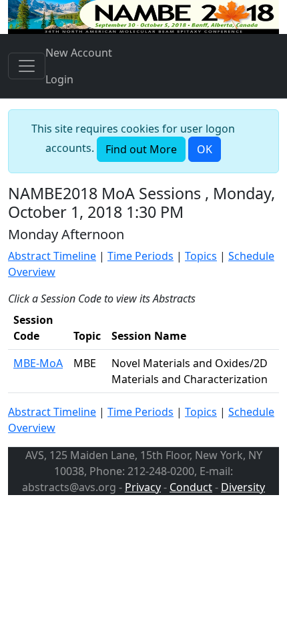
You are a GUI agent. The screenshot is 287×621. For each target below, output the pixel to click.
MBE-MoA (38, 363)
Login (59, 79)
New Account (78, 52)
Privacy (143, 487)
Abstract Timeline (52, 256)
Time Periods (140, 256)
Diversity (243, 487)
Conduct (191, 487)
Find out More (141, 149)
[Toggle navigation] (26, 66)
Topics (201, 256)
